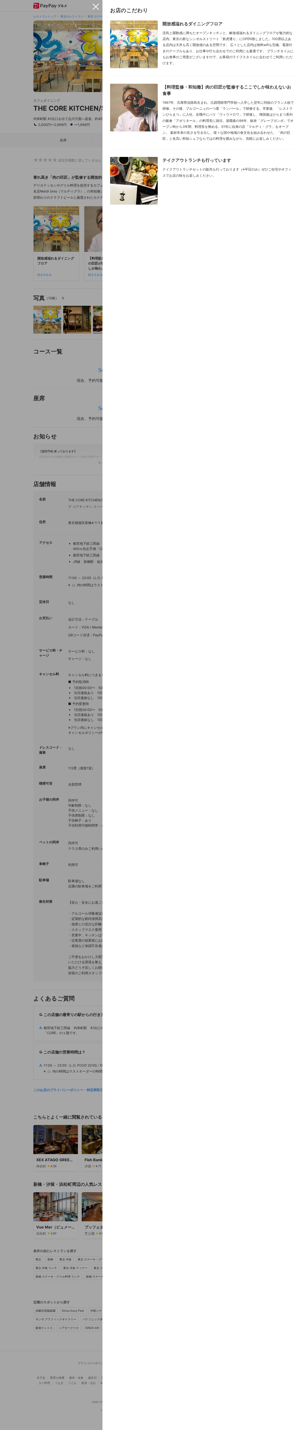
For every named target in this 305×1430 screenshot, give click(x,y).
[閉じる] (95, 6)
